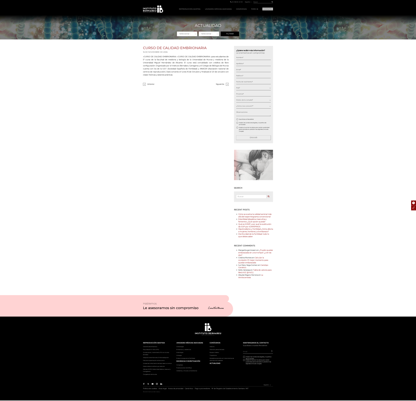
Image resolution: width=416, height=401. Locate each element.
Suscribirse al (246, 119)
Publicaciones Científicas (184, 368)
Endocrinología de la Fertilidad (185, 358)
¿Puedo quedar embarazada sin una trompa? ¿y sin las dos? (255, 252)
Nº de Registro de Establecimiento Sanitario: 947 (230, 389)
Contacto (267, 9)
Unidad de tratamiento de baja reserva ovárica (157, 363)
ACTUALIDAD (215, 363)
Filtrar (230, 34)
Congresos (179, 365)
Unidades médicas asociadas (218, 9)
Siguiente (220, 84)
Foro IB (254, 9)
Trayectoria (213, 355)
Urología (179, 355)
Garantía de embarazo (150, 346)
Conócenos (241, 9)
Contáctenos (216, 308)
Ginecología (180, 346)
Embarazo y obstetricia (183, 349)
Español (247, 2)
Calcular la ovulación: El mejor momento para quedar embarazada (253, 260)
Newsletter (250, 119)
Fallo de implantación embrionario (154, 360)
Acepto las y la (252, 123)
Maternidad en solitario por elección (154, 366)
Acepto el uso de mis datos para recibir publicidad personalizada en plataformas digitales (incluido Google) (254, 129)
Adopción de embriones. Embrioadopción (156, 357)
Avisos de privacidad (175, 389)
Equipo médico (214, 352)
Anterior (150, 84)
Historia (212, 346)
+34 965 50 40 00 (237, 2)
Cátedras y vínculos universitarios (186, 371)
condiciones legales (251, 122)
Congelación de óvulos (150, 374)
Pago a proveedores (202, 389)
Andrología (179, 352)
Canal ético (189, 389)
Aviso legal (163, 389)
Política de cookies (150, 389)
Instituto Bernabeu (153, 9)
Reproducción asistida (189, 9)
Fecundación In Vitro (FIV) (151, 349)
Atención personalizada (217, 349)
